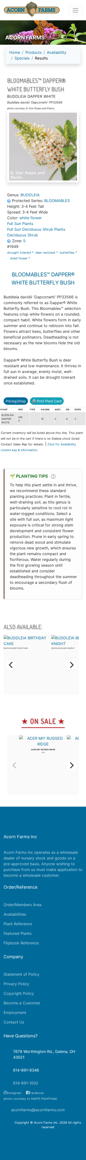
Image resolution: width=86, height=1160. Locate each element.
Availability (56, 52)
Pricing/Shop (16, 401)
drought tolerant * (20, 252)
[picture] (43, 146)
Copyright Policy (19, 993)
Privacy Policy (16, 983)
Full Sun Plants (20, 223)
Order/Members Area (22, 904)
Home (14, 52)
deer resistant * (47, 252)
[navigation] (43, 57)
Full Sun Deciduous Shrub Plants (36, 229)
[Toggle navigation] (75, 10)
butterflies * (69, 252)
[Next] (71, 665)
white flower (30, 217)
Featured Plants (18, 933)
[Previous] (11, 665)
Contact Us (14, 1022)
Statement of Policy (21, 974)
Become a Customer (22, 1003)
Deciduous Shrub (22, 235)
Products (33, 52)
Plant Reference (18, 923)
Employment (15, 1012)
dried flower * (20, 258)
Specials (22, 58)
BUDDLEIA (30, 194)
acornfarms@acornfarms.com (38, 1109)
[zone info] (9, 240)
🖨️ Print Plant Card (47, 401)
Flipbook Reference (21, 943)
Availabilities (15, 914)
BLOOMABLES (57, 200)
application (67, 869)
